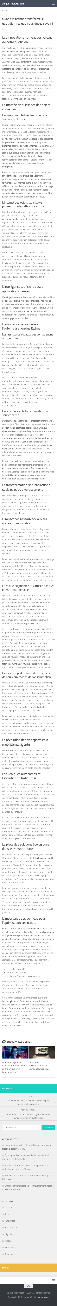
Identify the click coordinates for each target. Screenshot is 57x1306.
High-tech (7, 10)
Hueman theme (43, 1297)
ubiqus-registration (13, 3)
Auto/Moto (10, 1221)
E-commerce (11, 1227)
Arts (7, 1214)
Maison (8, 1241)
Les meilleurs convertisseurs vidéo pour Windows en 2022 (39, 1065)
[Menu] (53, 3)
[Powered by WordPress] (19, 1297)
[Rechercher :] (22, 1127)
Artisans (8, 1207)
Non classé (10, 1247)
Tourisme (9, 1254)
